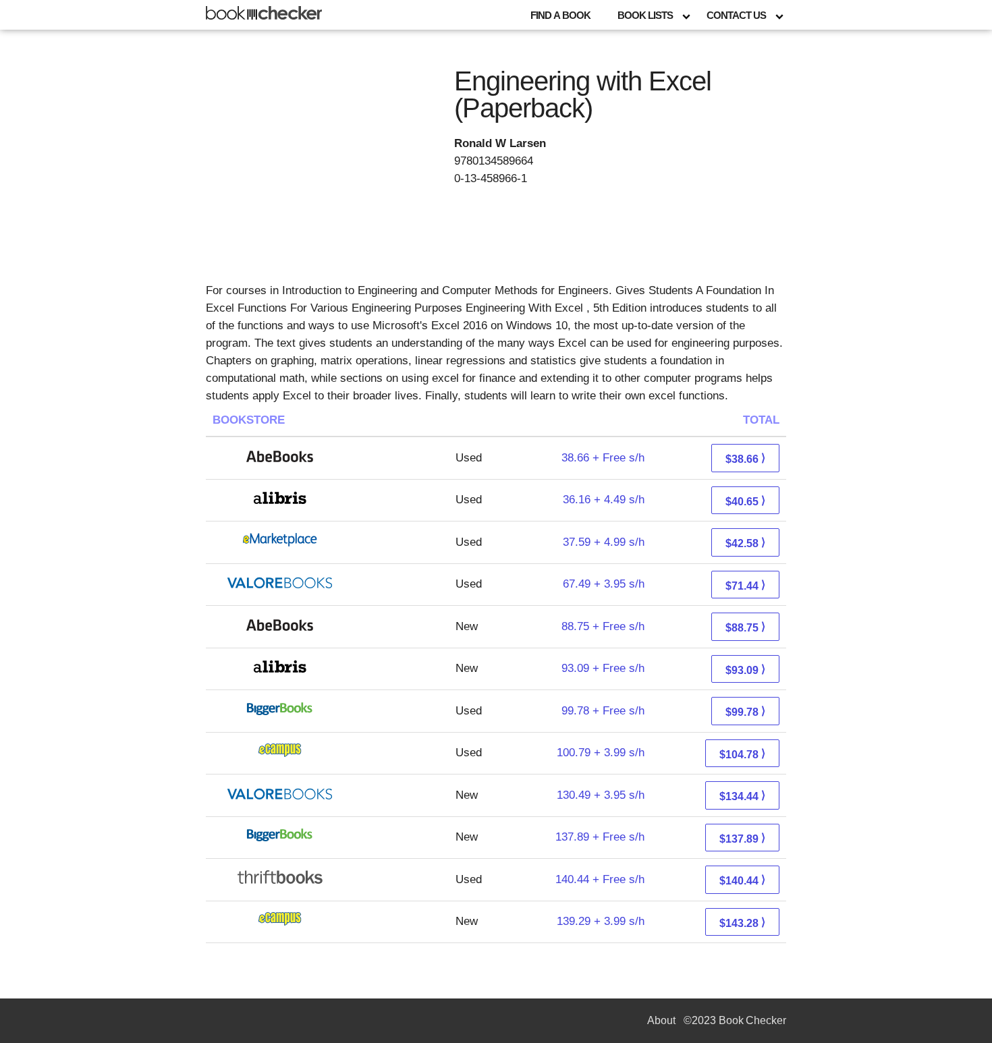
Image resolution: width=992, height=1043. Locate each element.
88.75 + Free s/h (602, 626)
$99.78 (745, 711)
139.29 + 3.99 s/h (600, 921)
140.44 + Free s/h (599, 879)
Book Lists (645, 15)
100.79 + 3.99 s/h (600, 752)
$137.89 (742, 838)
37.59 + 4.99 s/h (603, 542)
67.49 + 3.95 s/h (603, 583)
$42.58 (745, 542)
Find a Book (560, 15)
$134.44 (742, 795)
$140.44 (742, 880)
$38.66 (745, 458)
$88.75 (745, 627)
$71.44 (745, 585)
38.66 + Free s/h (602, 457)
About (661, 1020)
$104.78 (742, 754)
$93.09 (745, 669)
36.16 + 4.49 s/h (603, 499)
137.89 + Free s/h (599, 836)
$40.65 (745, 501)
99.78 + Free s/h (602, 710)
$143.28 (742, 922)
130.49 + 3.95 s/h (600, 795)
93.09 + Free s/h (602, 668)
